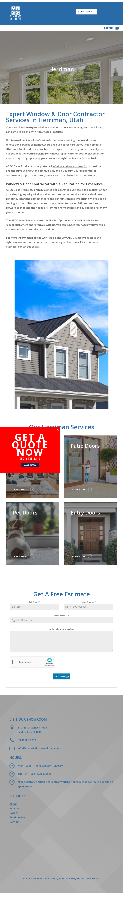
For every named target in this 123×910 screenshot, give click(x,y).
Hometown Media (88, 878)
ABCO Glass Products (19, 189)
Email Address (61, 615)
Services (14, 808)
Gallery (13, 813)
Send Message (61, 676)
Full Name (34, 602)
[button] (86, 11)
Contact (14, 822)
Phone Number (88, 602)
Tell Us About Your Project (61, 629)
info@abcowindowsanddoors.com (39, 748)
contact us (24, 246)
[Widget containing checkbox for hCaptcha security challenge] (32, 662)
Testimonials (17, 817)
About (13, 804)
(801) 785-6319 (27, 740)
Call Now (30, 464)
